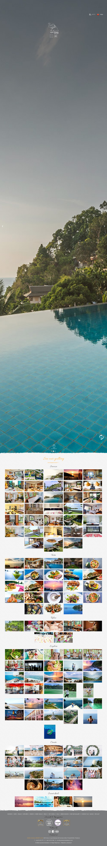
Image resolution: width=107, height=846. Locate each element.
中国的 (101, 14)
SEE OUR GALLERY (75, 814)
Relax (19, 814)
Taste (15, 814)
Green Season (64, 814)
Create (32, 814)
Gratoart (69, 842)
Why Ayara (51, 814)
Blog (91, 814)
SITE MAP (97, 814)
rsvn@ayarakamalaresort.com (65, 840)
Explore (25, 814)
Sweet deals (38, 814)
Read (45, 814)
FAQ (58, 814)
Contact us (84, 814)
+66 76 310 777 (39, 840)
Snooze (10, 814)
